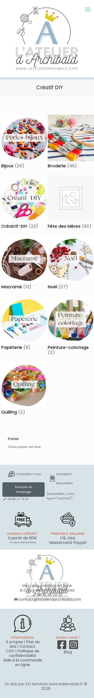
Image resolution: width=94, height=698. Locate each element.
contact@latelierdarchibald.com (50, 599)
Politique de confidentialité (24, 653)
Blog (68, 652)
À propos (14, 642)
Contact (27, 646)
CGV (10, 651)
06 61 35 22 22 (49, 594)
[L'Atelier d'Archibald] (47, 38)
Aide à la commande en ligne (22, 662)
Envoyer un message (23, 489)
